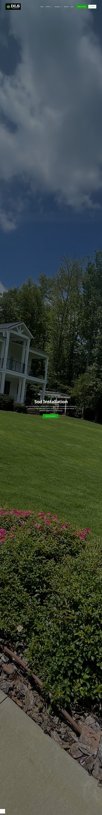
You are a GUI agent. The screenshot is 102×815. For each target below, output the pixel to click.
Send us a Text (82, 6)
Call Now (92, 6)
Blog (71, 6)
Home (42, 6)
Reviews (66, 6)
